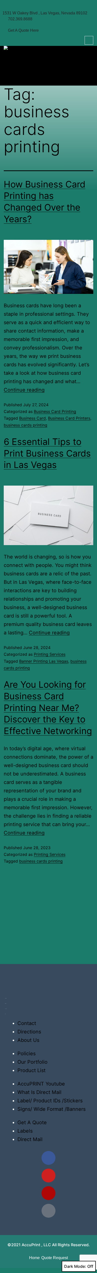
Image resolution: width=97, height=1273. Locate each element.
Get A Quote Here (23, 30)
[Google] (48, 1211)
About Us (28, 1040)
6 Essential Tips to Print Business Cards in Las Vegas (47, 453)
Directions (29, 1032)
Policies (26, 1053)
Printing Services (49, 654)
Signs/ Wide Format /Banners (51, 1109)
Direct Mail (30, 1139)
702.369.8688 (20, 19)
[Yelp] (48, 1193)
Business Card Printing (55, 411)
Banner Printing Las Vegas (43, 661)
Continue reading (24, 390)
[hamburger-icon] (87, 77)
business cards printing (25, 425)
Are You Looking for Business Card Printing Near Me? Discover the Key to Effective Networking (48, 707)
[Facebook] (48, 1158)
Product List (31, 1070)
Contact (26, 1023)
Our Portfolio (32, 1062)
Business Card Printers (69, 418)
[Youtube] (48, 1175)
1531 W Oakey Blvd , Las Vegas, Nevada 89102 (44, 13)
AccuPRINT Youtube (41, 1084)
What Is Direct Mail (39, 1092)
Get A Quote (32, 1122)
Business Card (32, 418)
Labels (25, 1131)
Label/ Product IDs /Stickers (50, 1101)
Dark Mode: (75, 1266)
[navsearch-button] (89, 40)
